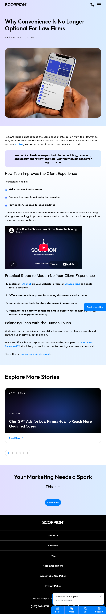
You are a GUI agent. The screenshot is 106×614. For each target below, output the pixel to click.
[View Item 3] (16, 453)
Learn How (53, 502)
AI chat (19, 144)
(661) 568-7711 (40, 606)
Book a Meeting (95, 307)
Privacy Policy (53, 585)
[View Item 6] (27, 453)
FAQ (53, 555)
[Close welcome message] (100, 596)
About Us (53, 535)
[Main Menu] (99, 4)
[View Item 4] (20, 453)
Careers (53, 545)
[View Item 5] (23, 453)
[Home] (15, 4)
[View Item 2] (12, 453)
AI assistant (72, 284)
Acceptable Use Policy (53, 575)
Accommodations (53, 565)
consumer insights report (35, 354)
